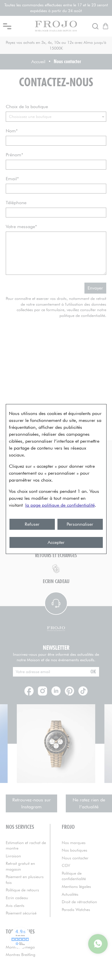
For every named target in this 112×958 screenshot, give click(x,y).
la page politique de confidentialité (60, 505)
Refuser (32, 524)
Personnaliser (80, 524)
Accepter (56, 542)
